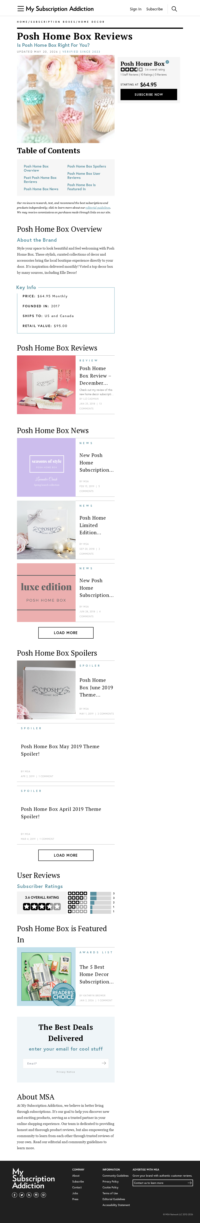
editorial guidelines (98, 207)
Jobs (75, 1193)
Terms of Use (110, 1193)
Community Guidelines (116, 1175)
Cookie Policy (110, 1187)
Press (75, 1199)
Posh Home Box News (41, 189)
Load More (66, 632)
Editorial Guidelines (114, 1199)
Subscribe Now (149, 94)
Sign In (135, 9)
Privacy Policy (111, 1181)
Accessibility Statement (116, 1205)
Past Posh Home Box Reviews (40, 179)
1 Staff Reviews (129, 74)
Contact (77, 1187)
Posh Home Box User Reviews (83, 175)
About (75, 1175)
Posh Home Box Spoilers (86, 166)
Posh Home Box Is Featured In (81, 186)
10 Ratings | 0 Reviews (154, 74)
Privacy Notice (66, 1072)
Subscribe (154, 9)
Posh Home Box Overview (36, 168)
